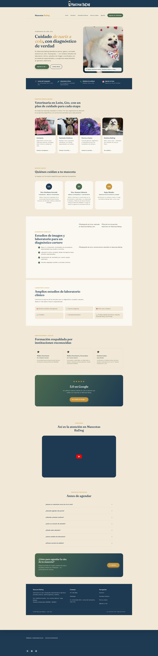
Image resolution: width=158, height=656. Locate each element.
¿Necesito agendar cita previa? (55, 511)
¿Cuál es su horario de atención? (55, 524)
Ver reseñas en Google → (79, 399)
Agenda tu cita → (42, 66)
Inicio (66, 15)
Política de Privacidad (51, 638)
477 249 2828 (73, 592)
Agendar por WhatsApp (115, 15)
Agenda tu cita (103, 603)
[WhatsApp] (36, 651)
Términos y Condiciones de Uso (34, 638)
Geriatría (73, 15)
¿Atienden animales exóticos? (55, 517)
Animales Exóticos (83, 15)
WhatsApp (73, 596)
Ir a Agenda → (113, 565)
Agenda (103, 15)
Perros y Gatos (94, 15)
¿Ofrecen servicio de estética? (55, 543)
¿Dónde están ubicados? (53, 530)
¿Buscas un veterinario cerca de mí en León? (59, 504)
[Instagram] (31, 651)
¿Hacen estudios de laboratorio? (55, 536)
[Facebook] (27, 651)
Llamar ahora (56, 66)
